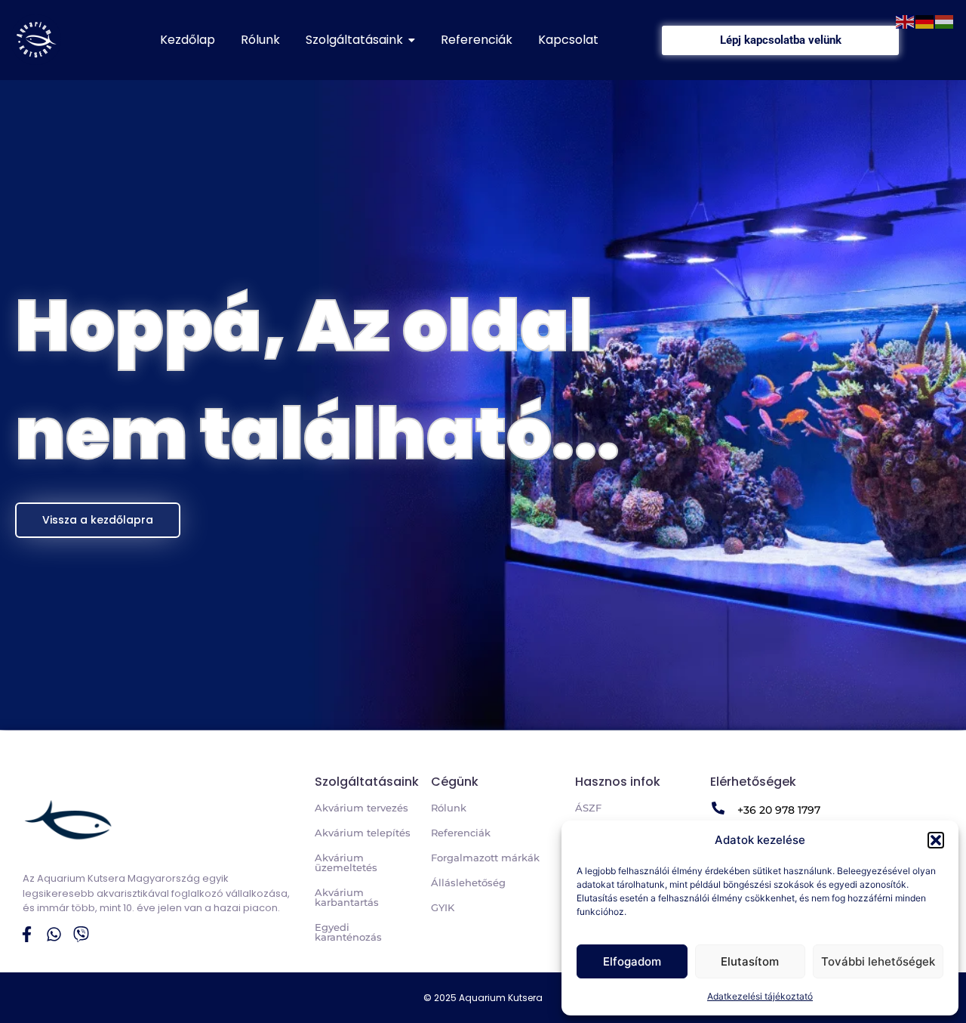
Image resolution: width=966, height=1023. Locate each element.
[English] (905, 20)
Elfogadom (632, 961)
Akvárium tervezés (361, 808)
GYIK (442, 907)
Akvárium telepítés (363, 833)
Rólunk (448, 808)
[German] (925, 20)
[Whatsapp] (54, 934)
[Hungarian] (945, 20)
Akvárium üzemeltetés (346, 862)
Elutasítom (750, 961)
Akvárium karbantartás (347, 897)
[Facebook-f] (27, 934)
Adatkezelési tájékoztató (760, 996)
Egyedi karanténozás (348, 932)
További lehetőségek (878, 961)
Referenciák (461, 833)
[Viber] (81, 934)
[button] (935, 840)
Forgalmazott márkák (485, 857)
